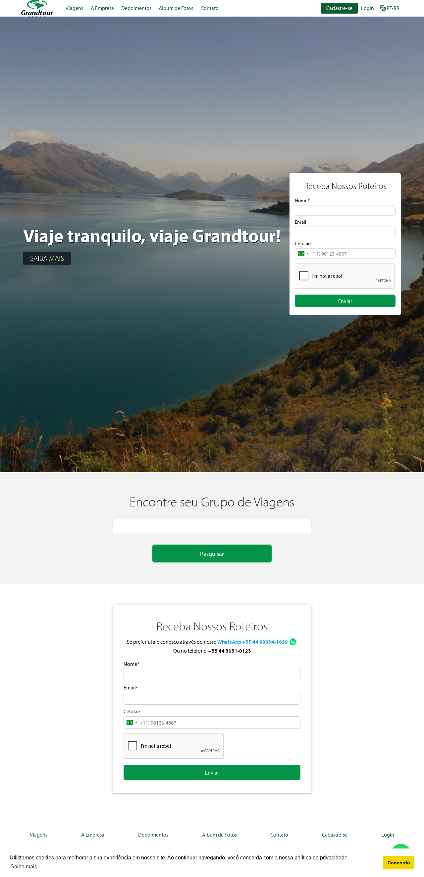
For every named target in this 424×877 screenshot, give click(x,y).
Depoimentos (136, 8)
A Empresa (102, 8)
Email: (301, 222)
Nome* (302, 200)
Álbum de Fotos (176, 8)
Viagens (74, 8)
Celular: (303, 243)
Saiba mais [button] (24, 866)
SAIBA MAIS (47, 258)
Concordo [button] (399, 862)
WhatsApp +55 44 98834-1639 (252, 641)
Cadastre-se (339, 8)
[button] (302, 254)
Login (367, 8)
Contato (210, 8)
